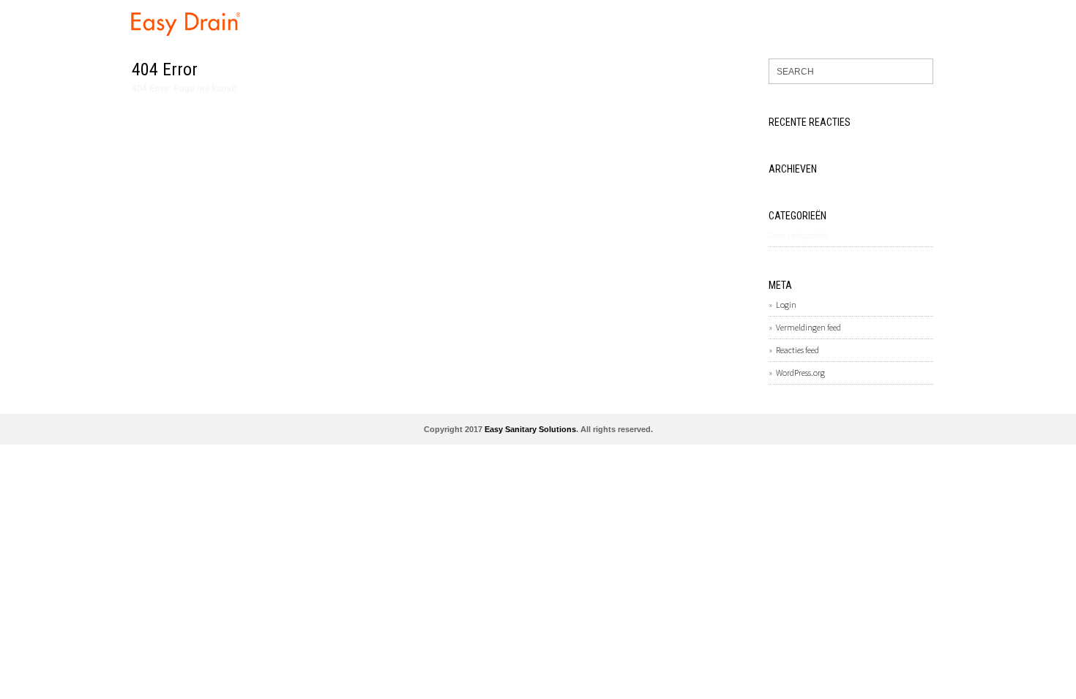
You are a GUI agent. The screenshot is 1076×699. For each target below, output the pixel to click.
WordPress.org (800, 372)
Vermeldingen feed (808, 327)
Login (786, 304)
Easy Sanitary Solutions (530, 429)
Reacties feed (797, 349)
